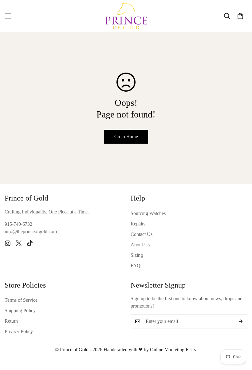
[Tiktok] (30, 243)
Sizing (137, 255)
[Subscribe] (240, 321)
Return (11, 321)
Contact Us (141, 234)
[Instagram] (8, 243)
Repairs (138, 223)
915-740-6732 (18, 224)
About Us (140, 244)
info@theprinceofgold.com (31, 231)
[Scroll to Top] (240, 336)
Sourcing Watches (148, 213)
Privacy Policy (19, 331)
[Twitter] (19, 243)
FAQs (136, 265)
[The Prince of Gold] (126, 16)
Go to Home (126, 136)
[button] (240, 16)
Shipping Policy (20, 310)
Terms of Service (21, 300)
